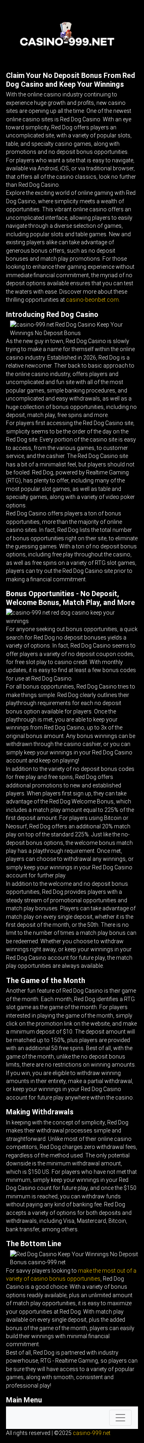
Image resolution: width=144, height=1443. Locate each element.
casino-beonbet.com (92, 299)
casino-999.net (91, 1433)
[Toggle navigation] (120, 1418)
